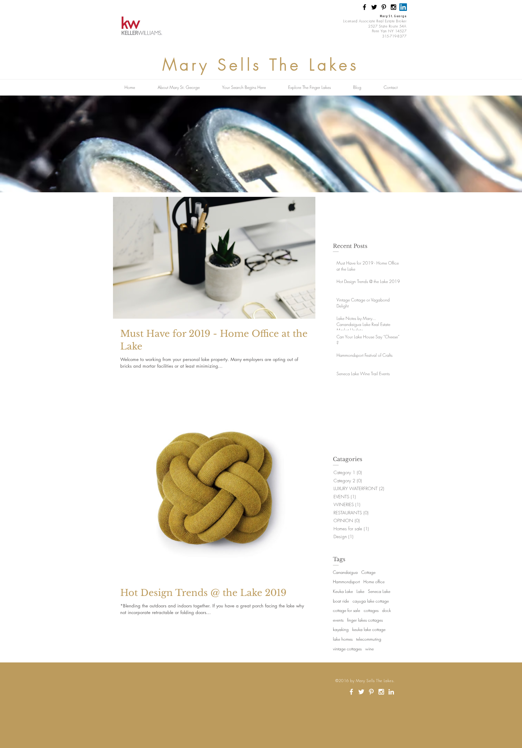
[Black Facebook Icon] (364, 7)
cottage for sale (346, 610)
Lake (360, 591)
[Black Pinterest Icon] (384, 7)
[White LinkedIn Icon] (391, 692)
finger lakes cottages (365, 620)
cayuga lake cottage (371, 601)
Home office (374, 581)
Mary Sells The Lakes (261, 64)
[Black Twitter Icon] (374, 7)
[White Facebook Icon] (351, 692)
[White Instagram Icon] (381, 692)
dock (386, 610)
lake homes (343, 639)
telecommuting (368, 639)
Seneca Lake (379, 591)
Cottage (368, 572)
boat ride (341, 601)
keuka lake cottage (368, 629)
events (338, 620)
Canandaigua (345, 572)
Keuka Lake (343, 591)
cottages (371, 610)
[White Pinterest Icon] (371, 692)
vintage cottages (347, 649)
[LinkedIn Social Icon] (403, 7)
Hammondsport (346, 581)
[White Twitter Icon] (361, 692)
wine (369, 649)
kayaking (341, 629)
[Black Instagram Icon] (393, 7)
